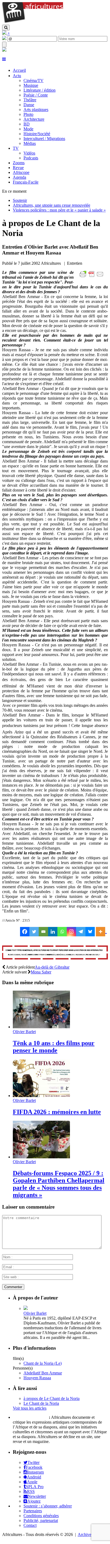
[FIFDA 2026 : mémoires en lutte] (41, 1095)
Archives (85, 1534)
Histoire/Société (36, 133)
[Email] (43, 931)
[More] (101, 931)
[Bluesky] (90, 931)
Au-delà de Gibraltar (52, 967)
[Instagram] (71, 931)
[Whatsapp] (62, 931)
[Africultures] (32, 22)
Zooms (19, 162)
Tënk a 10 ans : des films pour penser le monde (54, 1047)
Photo (28, 114)
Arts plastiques (35, 109)
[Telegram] (80, 931)
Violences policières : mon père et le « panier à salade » (59, 210)
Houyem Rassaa (37, 1377)
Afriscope (21, 172)
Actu (17, 75)
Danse (28, 104)
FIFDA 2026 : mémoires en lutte (57, 1111)
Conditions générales (41, 1515)
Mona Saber (41, 972)
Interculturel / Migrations (44, 138)
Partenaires (32, 1511)
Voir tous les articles (29, 1408)
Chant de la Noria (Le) (42, 1363)
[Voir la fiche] (25, 1308)
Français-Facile (25, 182)
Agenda (19, 177)
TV (16, 148)
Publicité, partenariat (40, 1520)
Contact (30, 1525)
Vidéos (29, 153)
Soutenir (20, 200)
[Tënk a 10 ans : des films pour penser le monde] (41, 1026)
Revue (18, 167)
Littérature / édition (39, 90)
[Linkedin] (52, 931)
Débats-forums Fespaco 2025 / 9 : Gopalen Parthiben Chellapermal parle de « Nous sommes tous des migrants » (58, 1184)
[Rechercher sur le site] (6, 27)
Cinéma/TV (33, 80)
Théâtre (29, 100)
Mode (28, 129)
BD (26, 124)
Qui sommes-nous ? (30, 1417)
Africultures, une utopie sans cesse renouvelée (51, 205)
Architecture (33, 119)
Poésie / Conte (35, 95)
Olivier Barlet (24, 1031)
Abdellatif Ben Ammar (42, 1373)
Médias (29, 143)
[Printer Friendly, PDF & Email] (92, 277)
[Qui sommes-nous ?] (4, 50)
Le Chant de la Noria (41, 1403)
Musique (30, 85)
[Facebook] (24, 931)
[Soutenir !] (55, 953)
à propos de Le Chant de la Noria (51, 1398)
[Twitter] (34, 931)
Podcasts (30, 158)
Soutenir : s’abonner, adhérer (47, 1506)
